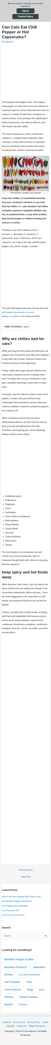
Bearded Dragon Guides (19, 959)
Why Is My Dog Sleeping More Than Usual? (21, 896)
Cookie (45, 1022)
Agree (25, 10)
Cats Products (12, 989)
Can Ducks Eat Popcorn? (13, 915)
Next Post (25, 877)
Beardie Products (15, 967)
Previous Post (26, 870)
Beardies (39, 967)
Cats (29, 981)
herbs (41, 990)
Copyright (10, 1026)
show (26, 327)
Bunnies (8, 974)
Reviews (23, 1004)
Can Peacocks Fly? (10, 910)
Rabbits (8, 997)
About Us (7, 1022)
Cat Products (12, 981)
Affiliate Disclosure (37, 1026)
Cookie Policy (25, 16)
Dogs (30, 989)
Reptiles (8, 1004)
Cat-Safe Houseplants (29, 974)
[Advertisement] (25, 72)
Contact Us (22, 1026)
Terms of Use (19, 1022)
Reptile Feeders (28, 997)
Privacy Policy (33, 1022)
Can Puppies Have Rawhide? (15, 906)
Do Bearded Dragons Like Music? (17, 901)
